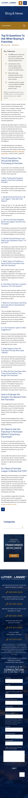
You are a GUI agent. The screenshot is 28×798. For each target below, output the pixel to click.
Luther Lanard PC (12, 658)
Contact (14, 556)
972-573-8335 (15, 627)
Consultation (14, 669)
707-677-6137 (15, 639)
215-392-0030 (15, 604)
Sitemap (18, 660)
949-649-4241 (15, 592)
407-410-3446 (15, 615)
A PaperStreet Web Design (14, 662)
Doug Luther (6, 45)
